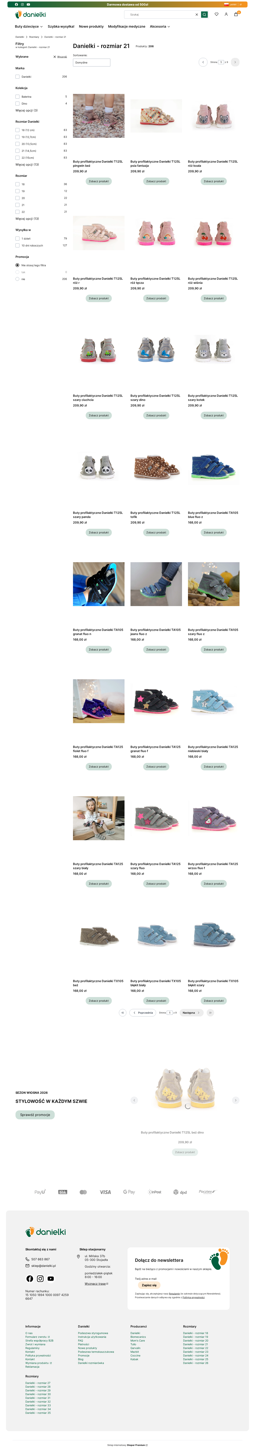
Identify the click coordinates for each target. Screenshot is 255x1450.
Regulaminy (32, 1348)
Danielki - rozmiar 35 (38, 1412)
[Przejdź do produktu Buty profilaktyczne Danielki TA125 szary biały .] (99, 818)
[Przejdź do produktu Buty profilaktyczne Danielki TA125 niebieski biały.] (214, 701)
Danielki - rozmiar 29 (38, 1390)
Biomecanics (138, 1336)
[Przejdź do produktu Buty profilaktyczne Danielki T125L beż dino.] (185, 1087)
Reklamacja (32, 1366)
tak (23, 272)
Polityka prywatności (38, 1355)
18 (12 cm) (28, 130)
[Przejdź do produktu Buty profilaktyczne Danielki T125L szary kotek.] (214, 350)
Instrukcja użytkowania (92, 1336)
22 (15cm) (28, 157)
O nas (28, 1333)
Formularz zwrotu (36, 1336)
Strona (213, 62)
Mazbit (134, 1351)
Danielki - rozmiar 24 (195, 1355)
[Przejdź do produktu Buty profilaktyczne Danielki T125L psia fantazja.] (156, 116)
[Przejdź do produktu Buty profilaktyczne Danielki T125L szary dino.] (156, 350)
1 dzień (26, 238)
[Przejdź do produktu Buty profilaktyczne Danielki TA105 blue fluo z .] (214, 467)
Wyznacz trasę (95, 1284)
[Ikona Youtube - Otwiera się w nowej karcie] (28, 4)
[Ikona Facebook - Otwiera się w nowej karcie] (16, 4)
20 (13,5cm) (29, 143)
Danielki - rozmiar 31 (37, 1397)
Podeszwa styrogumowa (93, 1333)
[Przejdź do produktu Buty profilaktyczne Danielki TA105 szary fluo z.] (214, 584)
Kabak (134, 1359)
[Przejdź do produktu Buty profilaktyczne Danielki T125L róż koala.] (214, 116)
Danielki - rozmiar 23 (195, 1351)
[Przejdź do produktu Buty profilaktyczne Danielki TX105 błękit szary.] (214, 935)
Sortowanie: (80, 55)
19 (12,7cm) (29, 137)
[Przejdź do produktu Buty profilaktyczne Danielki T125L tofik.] (156, 467)
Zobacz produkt (99, 181)
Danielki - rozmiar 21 (195, 1344)
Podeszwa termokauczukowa (96, 1351)
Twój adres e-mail (145, 1278)
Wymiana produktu (37, 1362)
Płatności (83, 1344)
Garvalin (135, 1348)
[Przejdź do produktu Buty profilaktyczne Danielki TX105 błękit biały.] (156, 935)
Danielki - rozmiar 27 (37, 1382)
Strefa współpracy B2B (39, 1340)
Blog (80, 1359)
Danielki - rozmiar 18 (195, 1333)
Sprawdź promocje (35, 1115)
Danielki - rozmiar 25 (195, 1359)
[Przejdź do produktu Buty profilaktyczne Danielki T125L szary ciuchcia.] (99, 350)
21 (23, 205)
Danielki (19, 36)
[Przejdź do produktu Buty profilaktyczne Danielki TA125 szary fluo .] (156, 818)
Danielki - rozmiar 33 (38, 1405)
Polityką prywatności (194, 1297)
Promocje (83, 1355)
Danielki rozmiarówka (91, 1362)
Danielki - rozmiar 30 (38, 1394)
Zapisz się (149, 1285)
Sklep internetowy (126, 1445)
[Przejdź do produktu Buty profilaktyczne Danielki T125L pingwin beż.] (99, 116)
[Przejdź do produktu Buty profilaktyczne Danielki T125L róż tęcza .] (156, 233)
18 (23, 184)
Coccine (135, 1355)
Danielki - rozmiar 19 (195, 1336)
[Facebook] (29, 1278)
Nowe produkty (87, 1348)
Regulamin (174, 1293)
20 (23, 198)
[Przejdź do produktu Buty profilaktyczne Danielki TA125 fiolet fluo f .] (99, 701)
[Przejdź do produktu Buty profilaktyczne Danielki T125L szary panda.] (99, 467)
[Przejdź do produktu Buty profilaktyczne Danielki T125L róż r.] (99, 233)
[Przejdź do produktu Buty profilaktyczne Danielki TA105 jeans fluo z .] (156, 584)
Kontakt (30, 1351)
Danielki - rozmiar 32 (38, 1401)
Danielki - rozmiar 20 (195, 1340)
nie (23, 279)
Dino (24, 103)
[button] (204, 14)
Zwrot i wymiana (35, 1344)
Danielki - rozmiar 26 (195, 1362)
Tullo (133, 1344)
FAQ (80, 1340)
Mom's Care (137, 1340)
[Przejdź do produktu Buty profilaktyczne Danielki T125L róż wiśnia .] (214, 233)
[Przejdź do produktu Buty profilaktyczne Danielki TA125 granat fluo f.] (156, 701)
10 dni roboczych (32, 245)
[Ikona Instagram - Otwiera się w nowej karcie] (22, 4)
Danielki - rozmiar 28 (38, 1386)
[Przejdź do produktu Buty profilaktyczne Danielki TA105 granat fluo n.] (99, 584)
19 (23, 191)
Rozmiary (34, 36)
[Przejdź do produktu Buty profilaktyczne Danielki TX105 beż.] (99, 935)
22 (23, 211)
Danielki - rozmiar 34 (38, 1409)
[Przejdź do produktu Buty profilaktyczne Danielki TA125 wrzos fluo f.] (214, 818)
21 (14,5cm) (29, 150)
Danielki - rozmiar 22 (195, 1348)
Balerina (26, 96)
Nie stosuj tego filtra (33, 265)
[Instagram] (40, 1278)
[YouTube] (50, 1278)
